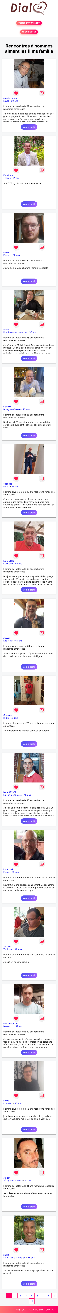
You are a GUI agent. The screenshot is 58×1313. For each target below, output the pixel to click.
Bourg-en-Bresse (12, 409)
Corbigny (8, 563)
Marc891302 (9, 792)
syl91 (6, 1100)
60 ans (18, 563)
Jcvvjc (6, 638)
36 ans (32, 332)
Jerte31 (7, 946)
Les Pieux (8, 640)
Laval (6, 100)
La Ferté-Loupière (12, 795)
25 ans (26, 409)
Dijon (6, 717)
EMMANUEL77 (10, 1023)
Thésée (7, 178)
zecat (6, 1255)
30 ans (16, 255)
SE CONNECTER (29, 32)
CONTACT (51, 1309)
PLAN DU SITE (36, 1309)
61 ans (16, 178)
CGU (24, 1309)
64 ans (18, 640)
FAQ (18, 1309)
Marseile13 (8, 560)
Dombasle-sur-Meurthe (15, 332)
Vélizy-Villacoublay (13, 1180)
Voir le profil (29, 127)
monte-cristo (10, 98)
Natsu (6, 252)
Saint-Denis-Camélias (14, 1257)
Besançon (8, 1026)
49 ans (19, 1026)
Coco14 (7, 406)
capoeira (7, 483)
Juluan (6, 1177)
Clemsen (7, 715)
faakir (6, 329)
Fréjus (6, 872)
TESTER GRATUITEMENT (29, 23)
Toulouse (8, 949)
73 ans (14, 717)
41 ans (28, 1180)
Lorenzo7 (8, 869)
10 (31, 1301)
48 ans (14, 486)
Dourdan (7, 1103)
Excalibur (8, 175)
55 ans (17, 1103)
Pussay (7, 255)
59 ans (14, 100)
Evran (6, 486)
